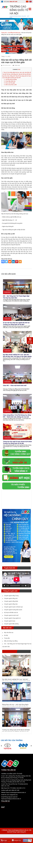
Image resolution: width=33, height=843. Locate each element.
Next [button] (31, 24)
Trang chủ (4, 32)
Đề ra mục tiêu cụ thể (10, 84)
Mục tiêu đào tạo (8, 632)
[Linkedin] (13, 261)
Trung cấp (7, 638)
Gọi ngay (5, 840)
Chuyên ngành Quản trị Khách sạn (13, 607)
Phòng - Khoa (25, 48)
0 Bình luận (17, 65)
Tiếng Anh (4, 51)
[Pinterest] (16, 261)
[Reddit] (9, 261)
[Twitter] (6, 261)
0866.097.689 (13, 1)
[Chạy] (4, 586)
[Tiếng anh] (30, 1)
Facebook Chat (17, 840)
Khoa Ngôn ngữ (19, 46)
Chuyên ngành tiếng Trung (11, 595)
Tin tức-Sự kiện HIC (13, 51)
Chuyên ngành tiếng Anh (11, 598)
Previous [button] (2, 24)
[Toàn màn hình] (28, 586)
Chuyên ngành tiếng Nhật (11, 601)
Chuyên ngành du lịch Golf (11, 615)
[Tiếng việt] (27, 1)
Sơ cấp (6, 635)
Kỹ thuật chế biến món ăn (11, 612)
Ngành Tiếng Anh (6, 48)
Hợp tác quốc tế (9, 651)
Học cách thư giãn (9, 83)
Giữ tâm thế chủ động (10, 79)
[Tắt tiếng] (26, 586)
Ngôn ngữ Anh (15, 48)
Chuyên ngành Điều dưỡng (11, 623)
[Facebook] (2, 261)
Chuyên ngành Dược (9, 621)
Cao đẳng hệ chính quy (14, 32)
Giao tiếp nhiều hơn (9, 81)
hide (19, 69)
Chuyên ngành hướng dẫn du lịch (13, 609)
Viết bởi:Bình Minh (6, 65)
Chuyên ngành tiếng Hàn (11, 604)
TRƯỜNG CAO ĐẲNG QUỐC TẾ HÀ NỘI (19, 10)
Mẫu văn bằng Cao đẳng (11, 641)
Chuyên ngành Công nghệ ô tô (12, 618)
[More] (20, 261)
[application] (16, 579)
